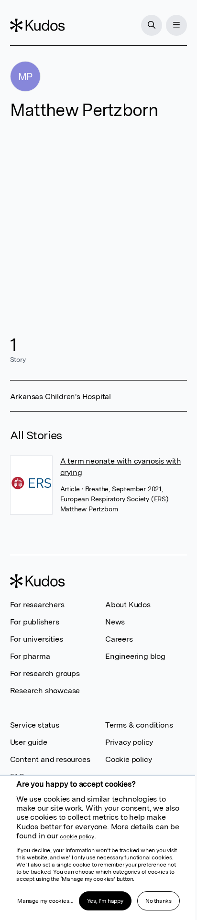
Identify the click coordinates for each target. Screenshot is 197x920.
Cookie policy (128, 759)
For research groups (45, 673)
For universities (36, 639)
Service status (34, 725)
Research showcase (45, 690)
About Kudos (128, 604)
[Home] (37, 25)
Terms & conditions (139, 725)
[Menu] (176, 25)
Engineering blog (135, 656)
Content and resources (50, 759)
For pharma (30, 656)
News (115, 621)
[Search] (151, 25)
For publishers (34, 621)
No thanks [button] (158, 901)
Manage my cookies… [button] (45, 901)
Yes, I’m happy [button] (105, 901)
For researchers (37, 604)
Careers (119, 639)
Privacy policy (129, 742)
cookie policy (77, 836)
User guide (28, 742)
